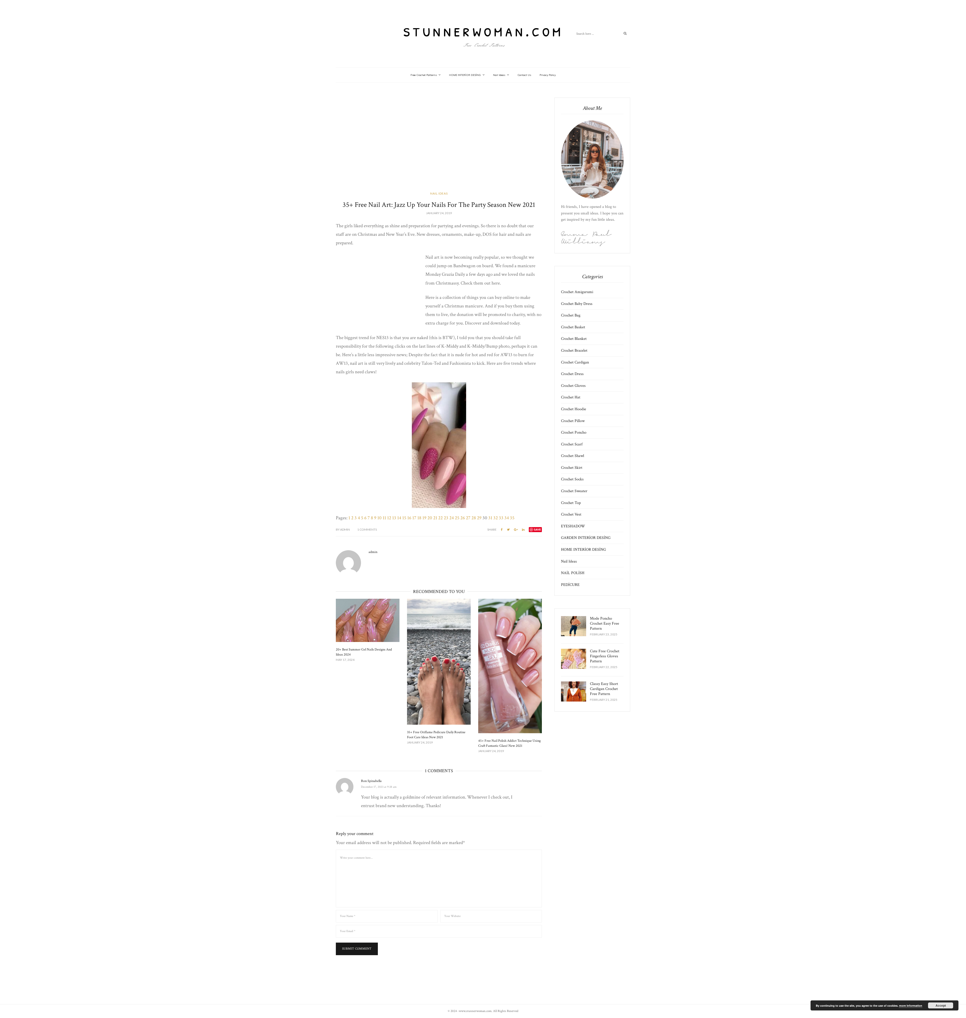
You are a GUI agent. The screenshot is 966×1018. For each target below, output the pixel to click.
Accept (941, 1005)
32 (495, 518)
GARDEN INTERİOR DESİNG (586, 537)
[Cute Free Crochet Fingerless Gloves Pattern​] (573, 659)
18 (419, 518)
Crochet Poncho (573, 432)
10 (379, 518)
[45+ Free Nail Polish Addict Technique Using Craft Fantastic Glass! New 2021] (510, 666)
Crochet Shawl (572, 455)
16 (409, 518)
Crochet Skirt (571, 467)
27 (468, 518)
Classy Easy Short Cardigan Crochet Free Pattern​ (604, 689)
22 (440, 518)
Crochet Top (571, 502)
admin (343, 529)
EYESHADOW (573, 526)
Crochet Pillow (573, 421)
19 (424, 518)
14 (399, 518)
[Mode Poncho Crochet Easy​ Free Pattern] (573, 626)
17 (414, 518)
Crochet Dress (572, 374)
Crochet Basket (573, 327)
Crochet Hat (570, 397)
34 (506, 518)
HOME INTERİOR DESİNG (465, 75)
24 (451, 518)
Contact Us (524, 75)
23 (446, 518)
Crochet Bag (570, 315)
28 (473, 518)
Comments (367, 529)
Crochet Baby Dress (576, 303)
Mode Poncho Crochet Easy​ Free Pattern (604, 623)
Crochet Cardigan (575, 362)
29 (479, 518)
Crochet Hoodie (573, 409)
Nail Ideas (499, 75)
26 (462, 518)
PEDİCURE (570, 584)
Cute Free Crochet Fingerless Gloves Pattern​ (604, 656)
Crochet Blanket (574, 338)
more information (910, 1005)
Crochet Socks (572, 479)
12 (389, 518)
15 (404, 518)
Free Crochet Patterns (424, 75)
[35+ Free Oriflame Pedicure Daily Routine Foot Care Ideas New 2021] (439, 662)
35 (512, 518)
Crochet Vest (571, 514)
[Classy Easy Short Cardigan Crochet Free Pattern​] (573, 691)
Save (537, 529)
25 (457, 518)
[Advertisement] (439, 143)
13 (394, 518)
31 (490, 518)
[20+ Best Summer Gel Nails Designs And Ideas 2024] (367, 620)
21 (435, 518)
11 (384, 518)
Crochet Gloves (573, 385)
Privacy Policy (548, 75)
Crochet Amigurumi (577, 292)
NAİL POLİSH (572, 573)
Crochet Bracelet (574, 350)
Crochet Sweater (574, 491)
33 (501, 518)
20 (429, 518)
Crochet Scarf (572, 444)
